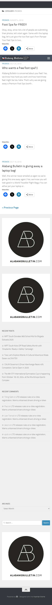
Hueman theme (39, 597)
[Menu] (48, 58)
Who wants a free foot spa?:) (20, 68)
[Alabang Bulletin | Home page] (20, 58)
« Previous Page (10, 207)
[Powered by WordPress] (17, 597)
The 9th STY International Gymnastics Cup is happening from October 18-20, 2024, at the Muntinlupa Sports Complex (26, 377)
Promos (5, 64)
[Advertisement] (26, 27)
